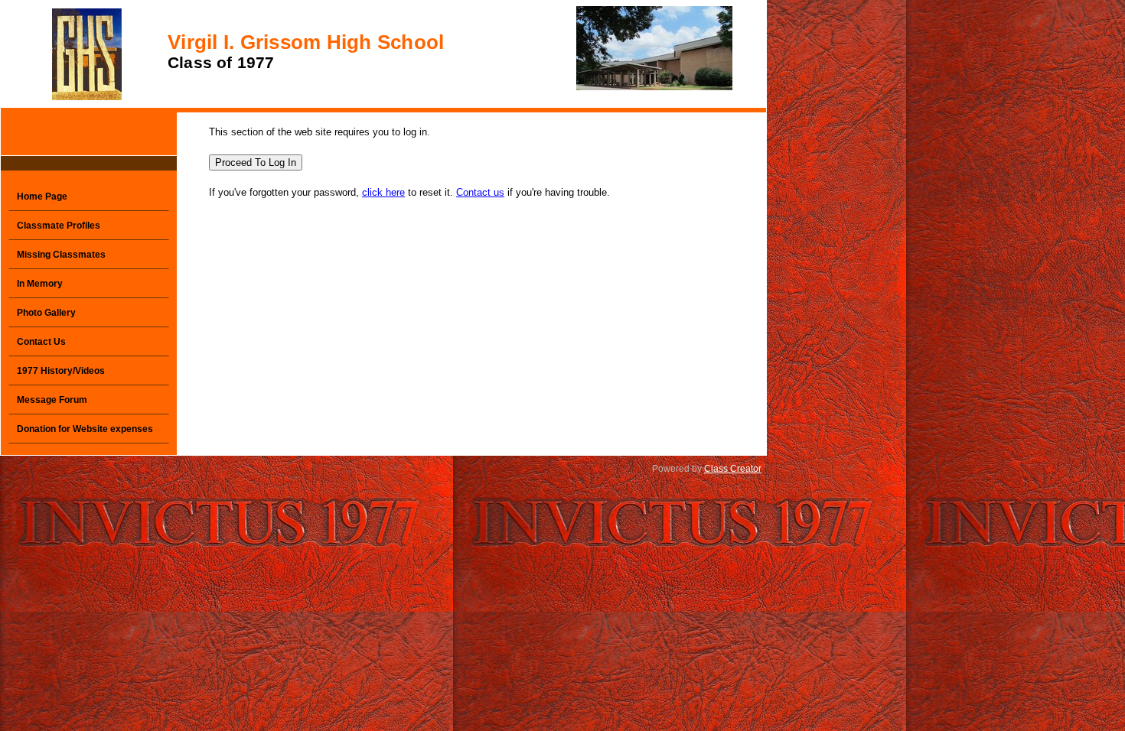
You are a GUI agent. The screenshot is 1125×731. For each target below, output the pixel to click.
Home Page (42, 196)
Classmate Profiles (58, 225)
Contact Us (41, 341)
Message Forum (52, 400)
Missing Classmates (61, 254)
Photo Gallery (46, 312)
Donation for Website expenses (85, 429)
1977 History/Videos (61, 371)
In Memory (40, 283)
